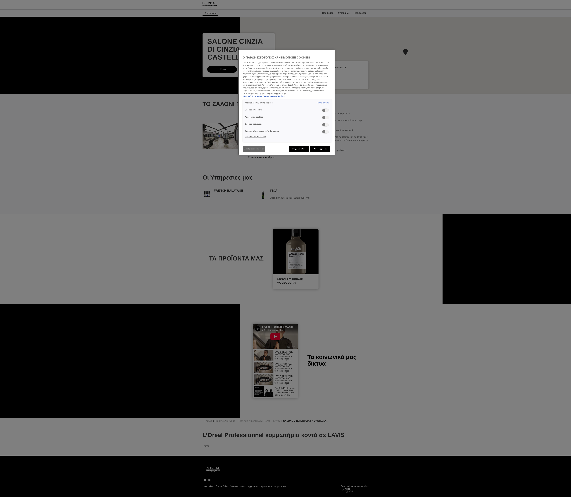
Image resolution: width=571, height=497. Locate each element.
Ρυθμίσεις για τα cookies (255, 137)
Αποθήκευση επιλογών (254, 149)
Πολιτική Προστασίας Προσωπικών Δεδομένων (264, 96)
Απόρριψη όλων (298, 149)
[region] (286, 102)
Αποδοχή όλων (320, 149)
